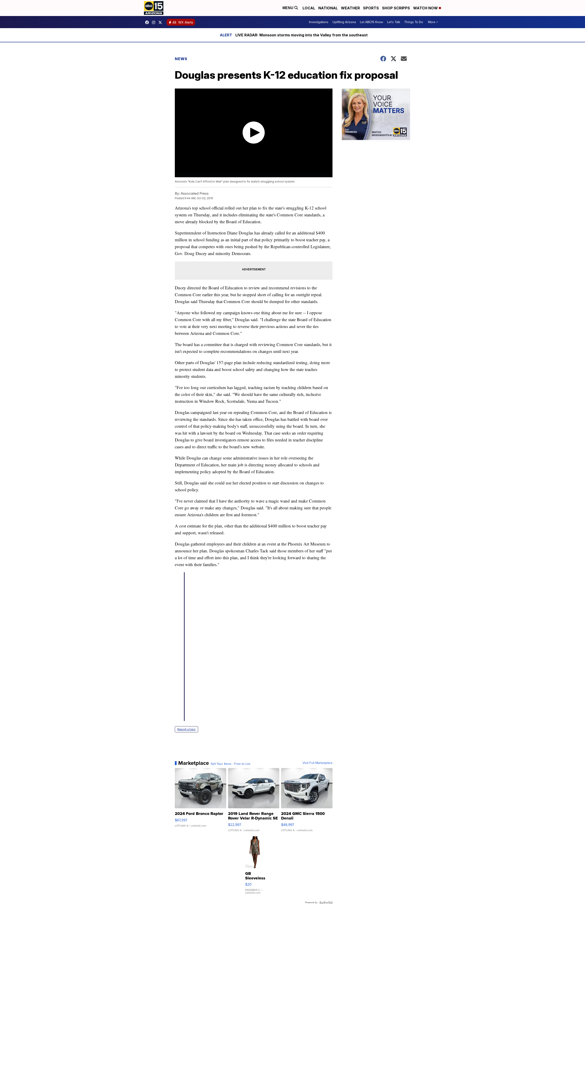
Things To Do (413, 22)
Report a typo (186, 729)
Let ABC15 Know (371, 22)
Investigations (318, 22)
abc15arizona (154, 22)
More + (433, 22)
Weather (350, 8)
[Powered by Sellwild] (325, 902)
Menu (288, 8)
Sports (371, 8)
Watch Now (426, 8)
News (181, 58)
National (328, 8)
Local (309, 8)
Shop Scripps (396, 8)
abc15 (148, 22)
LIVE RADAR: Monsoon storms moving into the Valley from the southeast (301, 35)
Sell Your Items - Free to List (230, 764)
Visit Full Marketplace (317, 763)
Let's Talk (393, 22)
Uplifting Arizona (344, 22)
